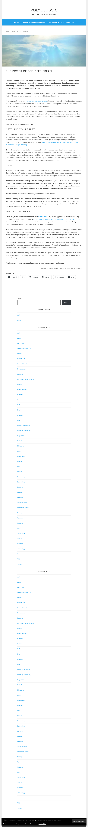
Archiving (20, 343)
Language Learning (23, 425)
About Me (70, 22)
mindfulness (42, 217)
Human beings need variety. (36, 101)
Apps (19, 338)
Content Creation (23, 364)
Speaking (20, 523)
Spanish (20, 518)
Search (19, 298)
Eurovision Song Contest (25, 379)
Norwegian (21, 456)
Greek (19, 400)
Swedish (20, 544)
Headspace (29, 222)
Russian (20, 497)
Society (19, 513)
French (19, 384)
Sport (19, 528)
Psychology (21, 482)
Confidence (21, 359)
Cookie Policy (42, 824)
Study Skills (21, 533)
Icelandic (20, 415)
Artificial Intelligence (24, 348)
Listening (20, 441)
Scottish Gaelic (22, 502)
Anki (18, 315)
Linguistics (20, 436)
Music (19, 451)
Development (21, 369)
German (20, 395)
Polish (19, 466)
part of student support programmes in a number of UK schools (56, 219)
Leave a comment (20, 77)
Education (20, 374)
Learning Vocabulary (24, 430)
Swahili (19, 538)
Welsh (19, 559)
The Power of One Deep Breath (29, 71)
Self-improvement (23, 508)
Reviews (20, 492)
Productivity (21, 477)
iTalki (19, 320)
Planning (20, 461)
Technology (21, 549)
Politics (19, 472)
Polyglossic (44, 10)
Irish (18, 420)
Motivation (20, 446)
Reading (20, 487)
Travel (19, 554)
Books (19, 353)
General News (22, 389)
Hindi (19, 410)
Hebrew (20, 405)
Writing (19, 564)
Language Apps (55, 22)
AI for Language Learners (34, 22)
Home (16, 22)
